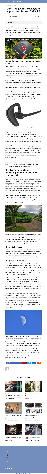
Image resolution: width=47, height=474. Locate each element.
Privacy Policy (25, 473)
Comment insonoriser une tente (13, 437)
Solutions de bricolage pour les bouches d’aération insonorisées (13, 416)
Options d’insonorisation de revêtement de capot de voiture (32, 416)
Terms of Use (19, 473)
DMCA (29, 473)
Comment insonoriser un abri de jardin (33, 394)
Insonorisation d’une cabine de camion (32, 437)
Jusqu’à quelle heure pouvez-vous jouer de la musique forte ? (13, 394)
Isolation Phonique (14, 1)
